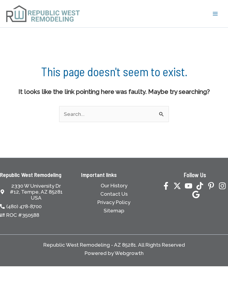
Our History (114, 186)
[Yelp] (196, 194)
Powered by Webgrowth (114, 253)
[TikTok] (200, 186)
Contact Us (114, 194)
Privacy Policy (113, 202)
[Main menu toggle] (215, 14)
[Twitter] (177, 186)
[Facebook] (166, 186)
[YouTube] (188, 186)
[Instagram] (222, 186)
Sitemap (114, 211)
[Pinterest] (211, 186)
